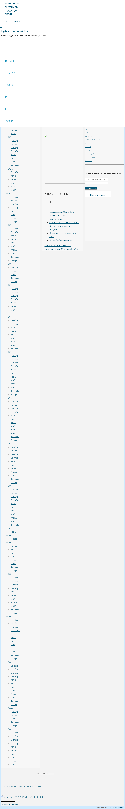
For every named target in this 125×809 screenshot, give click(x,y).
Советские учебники (91, 154)
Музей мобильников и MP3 (93, 140)
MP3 (86, 133)
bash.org (87, 150)
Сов (86, 136)
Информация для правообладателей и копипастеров (22, 786)
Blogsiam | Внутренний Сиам (14, 31)
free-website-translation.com (8, 801)
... (43, 786)
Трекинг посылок (90, 157)
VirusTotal (88, 147)
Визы (86, 143)
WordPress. (119, 807)
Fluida (110, 807)
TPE (86, 129)
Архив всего (88, 161)
